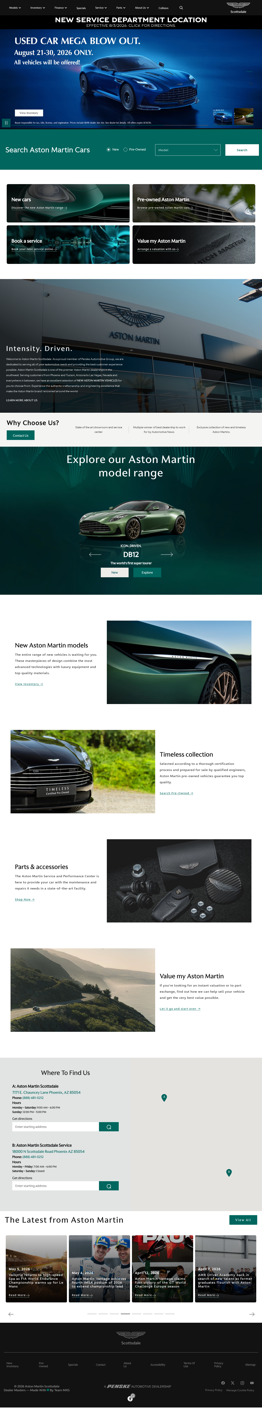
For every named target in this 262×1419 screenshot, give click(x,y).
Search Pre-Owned (175, 793)
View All (243, 1220)
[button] (164, 1098)
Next (244, 117)
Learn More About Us (21, 400)
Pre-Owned (137, 150)
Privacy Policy (213, 1390)
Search (242, 150)
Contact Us (20, 435)
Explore (147, 572)
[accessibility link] (131, 1397)
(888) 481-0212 (33, 1098)
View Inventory (27, 684)
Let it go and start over (179, 1008)
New (115, 150)
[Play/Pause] (6, 123)
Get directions (22, 1119)
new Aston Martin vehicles (97, 380)
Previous (223, 117)
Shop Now (23, 899)
